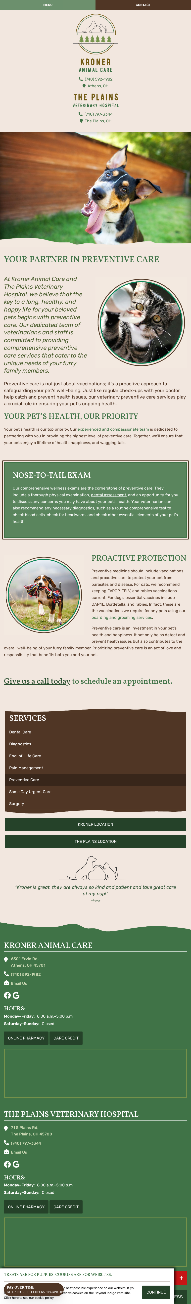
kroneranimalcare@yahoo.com (19, 984)
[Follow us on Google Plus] (16, 995)
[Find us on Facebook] (7, 995)
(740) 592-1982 (98, 79)
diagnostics (83, 508)
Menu (47, 5)
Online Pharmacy (26, 1038)
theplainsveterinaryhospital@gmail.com (19, 1153)
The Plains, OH (98, 121)
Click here (11, 1298)
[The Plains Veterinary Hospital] (95, 34)
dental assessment (108, 495)
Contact (143, 5)
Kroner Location (95, 824)
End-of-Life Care (25, 756)
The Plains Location (96, 841)
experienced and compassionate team (113, 429)
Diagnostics (20, 744)
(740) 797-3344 (99, 114)
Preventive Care (24, 779)
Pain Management (26, 767)
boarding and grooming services (122, 617)
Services (27, 718)
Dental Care (20, 732)
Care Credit (66, 1038)
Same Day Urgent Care (30, 791)
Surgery (16, 803)
